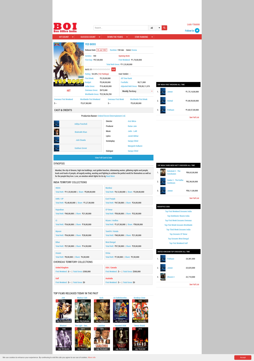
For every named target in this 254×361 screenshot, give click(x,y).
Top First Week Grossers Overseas (178, 220)
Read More (110, 176)
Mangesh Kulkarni (135, 145)
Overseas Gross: (91, 90)
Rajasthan (60, 209)
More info (92, 357)
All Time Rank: (126, 78)
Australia (109, 278)
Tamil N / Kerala (112, 231)
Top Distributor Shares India (178, 215)
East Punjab (110, 198)
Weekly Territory (129, 91)
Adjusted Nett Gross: (129, 86)
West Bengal (111, 242)
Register (196, 24)
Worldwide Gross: (92, 94)
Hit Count (64, 36)
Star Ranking (141, 36)
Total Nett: (60, 191)
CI (56, 220)
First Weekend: (124, 59)
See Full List (194, 117)
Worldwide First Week (138, 99)
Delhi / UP (59, 198)
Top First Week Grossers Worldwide (178, 225)
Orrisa (108, 253)
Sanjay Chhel (133, 141)
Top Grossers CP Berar (178, 234)
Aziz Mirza (132, 121)
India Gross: (90, 86)
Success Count (88, 36)
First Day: (89, 59)
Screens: (88, 55)
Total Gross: (78, 271)
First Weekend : (62, 271)
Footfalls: (124, 82)
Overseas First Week (116, 99)
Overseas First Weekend (63, 99)
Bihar (58, 242)
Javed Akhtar (133, 136)
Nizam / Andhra (112, 220)
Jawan (170, 91)
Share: (81, 191)
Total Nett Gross (112, 64)
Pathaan (170, 109)
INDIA (58, 187)
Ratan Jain (132, 126)
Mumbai (109, 187)
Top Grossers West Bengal (178, 238)
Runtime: (113, 50)
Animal (170, 100)
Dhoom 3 (170, 276)
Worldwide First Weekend (90, 99)
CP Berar (109, 209)
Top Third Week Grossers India (178, 229)
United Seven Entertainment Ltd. (112, 115)
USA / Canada (111, 267)
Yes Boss (90, 44)
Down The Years (115, 36)
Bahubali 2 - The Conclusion (173, 172)
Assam (58, 253)
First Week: (89, 78)
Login (189, 24)
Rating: (88, 73)
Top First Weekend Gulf (178, 243)
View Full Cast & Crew (103, 157)
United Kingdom (62, 267)
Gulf (57, 278)
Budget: (88, 82)
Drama (134, 50)
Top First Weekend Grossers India (178, 211)
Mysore (58, 231)
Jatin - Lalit (132, 131)
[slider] (101, 69)
